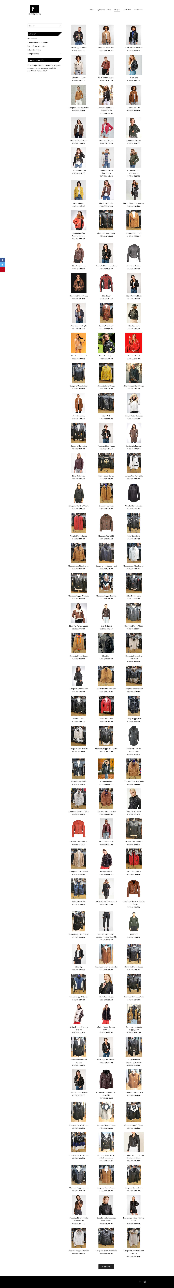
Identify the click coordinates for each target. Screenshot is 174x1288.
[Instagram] (144, 1282)
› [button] (61, 53)
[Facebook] (140, 1282)
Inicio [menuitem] (92, 10)
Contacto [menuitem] (138, 10)
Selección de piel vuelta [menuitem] (36, 46)
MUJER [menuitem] (117, 10)
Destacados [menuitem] (32, 39)
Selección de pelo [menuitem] (34, 50)
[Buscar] (60, 26)
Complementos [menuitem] (33, 54)
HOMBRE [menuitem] (127, 10)
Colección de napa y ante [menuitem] (38, 42)
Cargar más (106, 1267)
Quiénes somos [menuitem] (104, 10)
